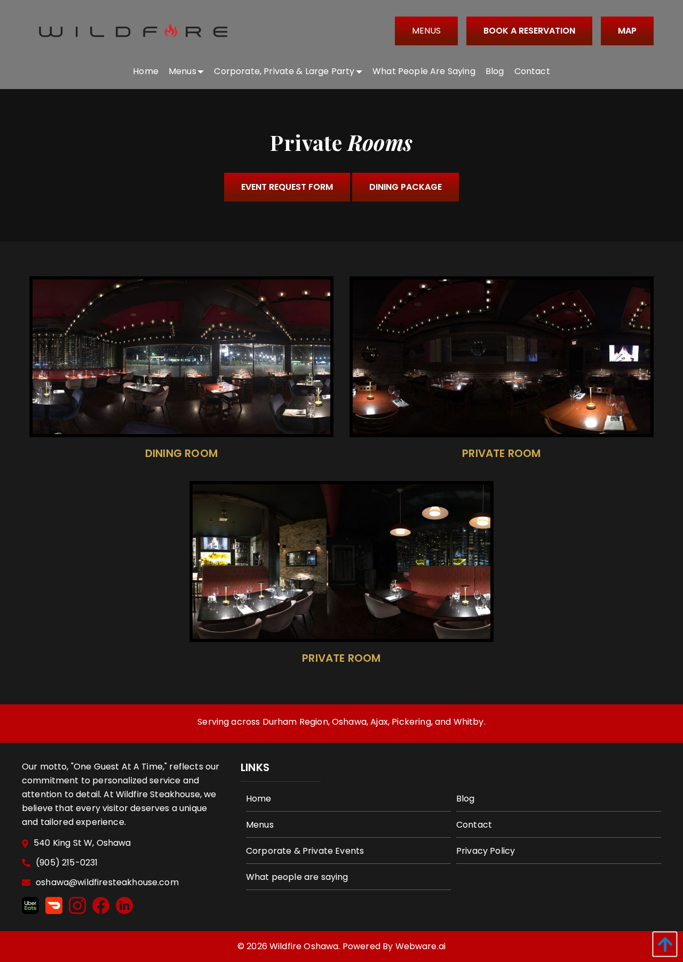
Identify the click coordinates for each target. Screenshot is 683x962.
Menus (426, 31)
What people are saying (297, 877)
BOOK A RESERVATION (529, 31)
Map (627, 31)
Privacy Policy (485, 851)
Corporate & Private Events (305, 851)
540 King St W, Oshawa (82, 843)
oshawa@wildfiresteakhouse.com (107, 882)
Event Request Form (287, 187)
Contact (474, 825)
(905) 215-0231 (67, 863)
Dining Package (405, 187)
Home (259, 798)
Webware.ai (420, 946)
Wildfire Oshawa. (304, 946)
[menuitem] (146, 71)
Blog (465, 798)
